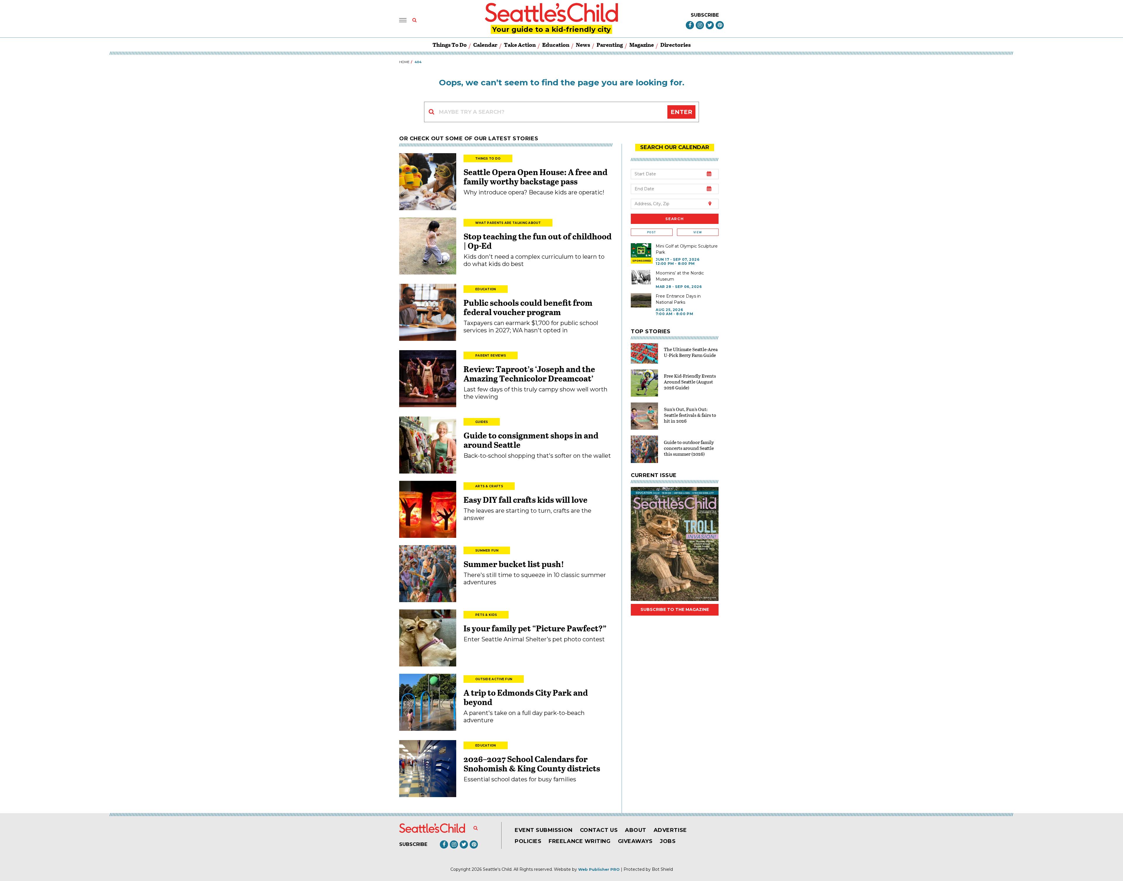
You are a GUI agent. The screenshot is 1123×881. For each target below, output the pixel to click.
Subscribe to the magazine (674, 609)
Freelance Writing (579, 841)
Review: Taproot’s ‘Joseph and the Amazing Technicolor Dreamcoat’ (529, 373)
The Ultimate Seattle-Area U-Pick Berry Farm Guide (691, 352)
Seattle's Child (497, 869)
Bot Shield (662, 869)
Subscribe (705, 15)
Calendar (485, 45)
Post (651, 232)
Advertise (670, 830)
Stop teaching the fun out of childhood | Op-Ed (538, 240)
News (583, 45)
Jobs (668, 841)
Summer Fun (486, 550)
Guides (481, 422)
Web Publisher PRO (599, 869)
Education (555, 45)
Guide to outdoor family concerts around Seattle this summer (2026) (689, 448)
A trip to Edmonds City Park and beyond (526, 697)
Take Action (520, 45)
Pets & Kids (486, 615)
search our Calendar (674, 147)
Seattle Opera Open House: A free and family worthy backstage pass (535, 176)
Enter (681, 111)
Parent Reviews (490, 355)
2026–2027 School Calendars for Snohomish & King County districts (532, 763)
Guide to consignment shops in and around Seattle (531, 439)
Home (404, 62)
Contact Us (599, 830)
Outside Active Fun (493, 679)
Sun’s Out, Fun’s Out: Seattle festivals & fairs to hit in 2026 (690, 415)
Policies (528, 841)
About (635, 830)
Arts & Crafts (489, 486)
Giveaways (635, 841)
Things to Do (450, 45)
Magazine (641, 45)
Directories (675, 45)
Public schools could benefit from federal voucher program (528, 307)
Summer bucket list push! (514, 564)
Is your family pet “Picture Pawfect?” (535, 628)
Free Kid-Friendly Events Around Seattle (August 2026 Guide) (690, 381)
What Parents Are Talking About (508, 223)
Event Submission (544, 830)
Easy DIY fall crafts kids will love (526, 499)
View (697, 232)
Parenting (610, 45)
